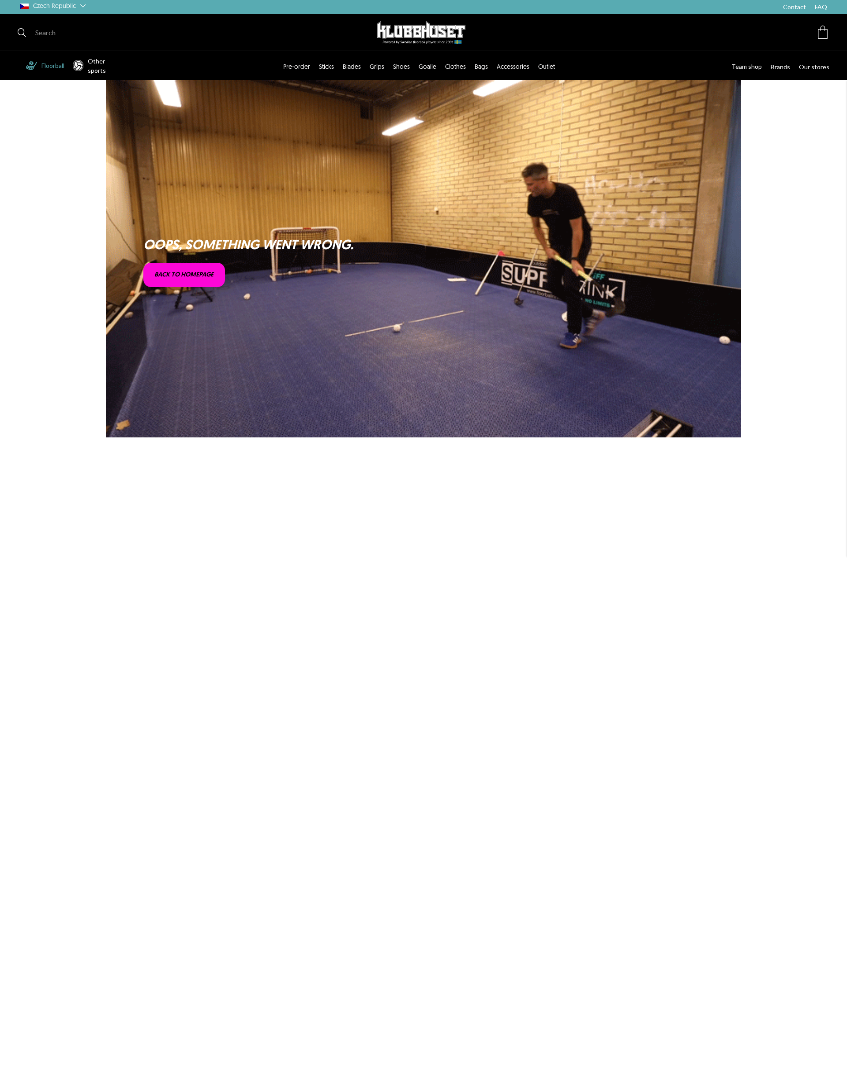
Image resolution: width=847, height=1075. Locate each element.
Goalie (427, 67)
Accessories (513, 67)
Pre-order (296, 67)
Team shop (746, 66)
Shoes (401, 67)
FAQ (821, 7)
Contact (794, 7)
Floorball (52, 65)
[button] (822, 32)
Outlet (546, 67)
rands (782, 67)
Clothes (455, 67)
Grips (377, 67)
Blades (352, 67)
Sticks (326, 67)
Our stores (814, 67)
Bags (481, 67)
